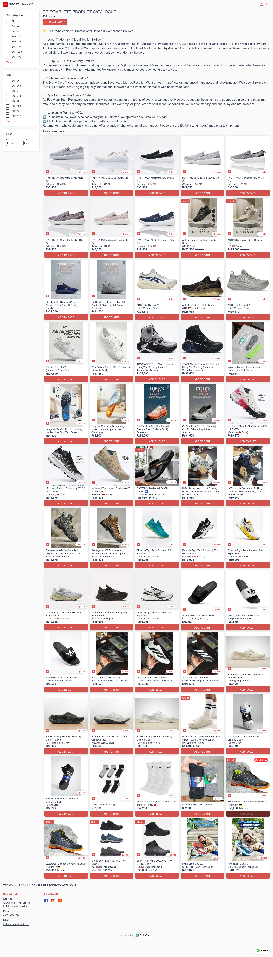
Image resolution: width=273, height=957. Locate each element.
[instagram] (53, 900)
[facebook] (46, 900)
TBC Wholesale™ (21, 4)
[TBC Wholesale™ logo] (5, 4)
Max (25, 139)
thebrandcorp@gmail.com (16, 923)
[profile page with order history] (261, 4)
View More (11, 61)
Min (7, 139)
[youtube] (60, 900)
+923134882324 (11, 915)
